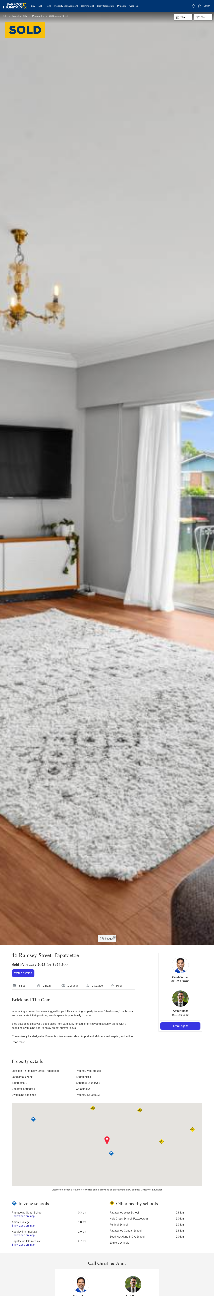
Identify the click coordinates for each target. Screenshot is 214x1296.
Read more (18, 1042)
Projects (121, 6)
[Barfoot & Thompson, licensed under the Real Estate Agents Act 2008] (14, 4)
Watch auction (23, 973)
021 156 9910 (180, 1014)
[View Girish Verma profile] (180, 965)
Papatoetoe (38, 16)
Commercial (87, 6)
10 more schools (119, 1242)
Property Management (66, 6)
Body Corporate (105, 6)
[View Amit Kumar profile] (180, 998)
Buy (33, 6)
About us (133, 6)
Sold (5, 16)
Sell (40, 6)
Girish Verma (180, 977)
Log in (207, 5)
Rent (48, 6)
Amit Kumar (180, 1010)
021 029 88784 (180, 981)
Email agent (180, 1026)
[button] (107, 1140)
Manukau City (19, 16)
